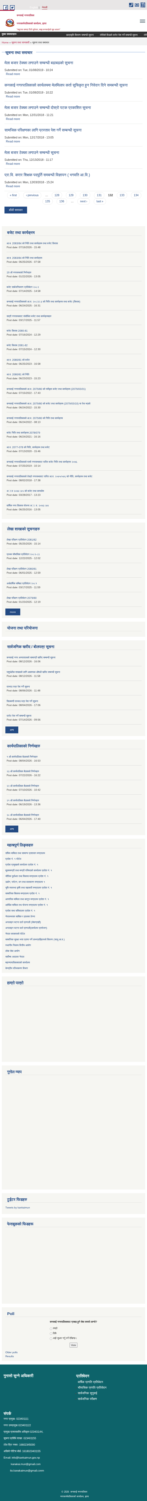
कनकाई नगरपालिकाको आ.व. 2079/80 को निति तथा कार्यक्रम (35, 418)
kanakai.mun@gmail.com (26, 1464)
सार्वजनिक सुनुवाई (87, 1393)
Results (9, 1356)
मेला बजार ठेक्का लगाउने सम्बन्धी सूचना (31, 152)
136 (61, 201)
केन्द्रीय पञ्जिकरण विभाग (16, 968)
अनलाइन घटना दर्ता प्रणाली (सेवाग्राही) (23, 922)
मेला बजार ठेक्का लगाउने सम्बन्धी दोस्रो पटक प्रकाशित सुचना (47, 107)
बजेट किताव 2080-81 (17, 330)
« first (13, 195)
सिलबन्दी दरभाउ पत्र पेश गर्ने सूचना (22, 701)
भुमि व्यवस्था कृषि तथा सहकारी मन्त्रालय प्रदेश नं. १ (28, 887)
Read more (13, 74)
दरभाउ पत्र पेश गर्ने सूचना (18, 686)
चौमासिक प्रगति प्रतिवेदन (92, 1387)
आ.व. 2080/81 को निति (18, 374)
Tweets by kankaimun (17, 1207)
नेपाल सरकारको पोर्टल (15, 933)
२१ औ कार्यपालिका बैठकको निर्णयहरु (23, 800)
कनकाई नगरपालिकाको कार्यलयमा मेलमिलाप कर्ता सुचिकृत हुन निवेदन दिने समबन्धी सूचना (66, 85)
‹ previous (32, 195)
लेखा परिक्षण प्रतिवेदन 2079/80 (22, 597)
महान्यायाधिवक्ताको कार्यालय (17, 962)
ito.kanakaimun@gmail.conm (27, 1470)
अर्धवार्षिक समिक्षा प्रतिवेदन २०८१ (22, 583)
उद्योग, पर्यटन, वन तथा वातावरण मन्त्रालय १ (25, 881)
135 (47, 201)
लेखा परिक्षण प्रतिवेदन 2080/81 (22, 568)
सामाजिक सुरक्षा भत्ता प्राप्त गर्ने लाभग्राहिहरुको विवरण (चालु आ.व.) (35, 939)
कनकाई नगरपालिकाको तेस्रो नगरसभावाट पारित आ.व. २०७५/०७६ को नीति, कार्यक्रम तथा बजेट (49, 476)
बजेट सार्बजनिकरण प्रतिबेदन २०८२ (23, 287)
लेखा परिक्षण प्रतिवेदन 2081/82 (22, 539)
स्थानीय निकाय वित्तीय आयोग (18, 945)
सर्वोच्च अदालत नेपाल (14, 956)
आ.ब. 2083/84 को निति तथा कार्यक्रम (24, 257)
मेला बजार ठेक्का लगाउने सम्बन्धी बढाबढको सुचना (38, 63)
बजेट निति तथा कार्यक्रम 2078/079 (23, 432)
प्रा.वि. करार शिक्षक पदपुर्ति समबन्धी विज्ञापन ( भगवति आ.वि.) (47, 175)
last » (99, 201)
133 (122, 195)
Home (5, 42)
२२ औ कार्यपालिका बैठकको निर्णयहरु (23, 785)
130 (85, 195)
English (34, 7)
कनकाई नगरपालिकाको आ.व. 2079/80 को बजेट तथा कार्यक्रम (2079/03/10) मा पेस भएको (48, 403)
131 (99, 195)
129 (71, 195)
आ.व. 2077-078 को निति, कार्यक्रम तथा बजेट (28, 447)
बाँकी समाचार (16, 209)
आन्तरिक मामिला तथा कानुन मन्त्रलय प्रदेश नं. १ (27, 899)
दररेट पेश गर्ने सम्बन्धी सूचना (19, 715)
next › (83, 201)
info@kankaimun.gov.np (26, 1457)
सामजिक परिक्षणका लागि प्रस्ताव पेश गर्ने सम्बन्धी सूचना (43, 130)
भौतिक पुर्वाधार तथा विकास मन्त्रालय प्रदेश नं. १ (26, 876)
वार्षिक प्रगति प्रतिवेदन (90, 1382)
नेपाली (44, 7)
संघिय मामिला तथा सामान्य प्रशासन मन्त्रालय (25, 853)
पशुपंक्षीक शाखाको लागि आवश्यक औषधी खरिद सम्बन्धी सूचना (33, 672)
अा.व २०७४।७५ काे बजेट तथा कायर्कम (25, 490)
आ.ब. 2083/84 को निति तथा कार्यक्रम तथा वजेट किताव (32, 243)
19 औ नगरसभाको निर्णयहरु (19, 272)
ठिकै (54, 1333)
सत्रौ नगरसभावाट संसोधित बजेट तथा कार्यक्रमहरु (29, 316)
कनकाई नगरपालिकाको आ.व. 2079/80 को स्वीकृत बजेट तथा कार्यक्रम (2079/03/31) (46, 389)
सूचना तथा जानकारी (20, 42)
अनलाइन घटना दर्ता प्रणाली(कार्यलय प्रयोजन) (26, 927)
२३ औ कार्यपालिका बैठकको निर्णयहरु (23, 771)
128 (56, 195)
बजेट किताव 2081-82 (17, 345)
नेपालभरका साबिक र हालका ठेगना (20, 916)
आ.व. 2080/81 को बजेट (18, 359)
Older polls (11, 1352)
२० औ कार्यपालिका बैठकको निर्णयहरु (23, 815)
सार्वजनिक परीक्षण (87, 1399)
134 (136, 195)
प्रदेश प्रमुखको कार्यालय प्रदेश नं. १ (21, 864)
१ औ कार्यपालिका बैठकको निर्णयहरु (22, 756)
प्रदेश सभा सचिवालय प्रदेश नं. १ (20, 910)
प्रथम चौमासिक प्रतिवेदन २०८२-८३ (23, 554)
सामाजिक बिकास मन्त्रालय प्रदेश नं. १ (22, 893)
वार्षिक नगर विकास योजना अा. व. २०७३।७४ (28, 505)
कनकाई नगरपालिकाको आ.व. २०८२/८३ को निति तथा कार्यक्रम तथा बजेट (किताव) (43, 301)
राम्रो (55, 1328)
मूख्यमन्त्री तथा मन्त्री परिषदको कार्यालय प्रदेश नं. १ (28, 870)
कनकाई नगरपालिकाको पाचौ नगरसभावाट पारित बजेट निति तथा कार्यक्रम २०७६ (42, 461)
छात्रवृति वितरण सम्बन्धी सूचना (73, 34)
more (13, 612)
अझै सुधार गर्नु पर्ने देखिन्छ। (65, 1338)
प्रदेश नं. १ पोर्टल (13, 858)
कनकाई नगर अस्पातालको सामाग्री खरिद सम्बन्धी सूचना (31, 657)
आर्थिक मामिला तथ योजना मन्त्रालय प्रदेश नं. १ (26, 904)
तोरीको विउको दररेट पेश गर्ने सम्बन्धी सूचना (112, 34)
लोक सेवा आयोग (12, 950)
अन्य (12, 729)
